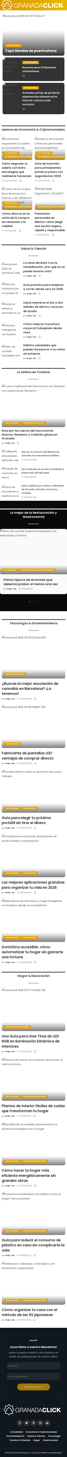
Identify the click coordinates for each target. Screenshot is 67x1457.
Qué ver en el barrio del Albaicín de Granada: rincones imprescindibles (40, 453)
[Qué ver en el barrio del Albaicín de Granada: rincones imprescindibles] (10, 455)
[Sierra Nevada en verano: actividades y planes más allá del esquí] (10, 472)
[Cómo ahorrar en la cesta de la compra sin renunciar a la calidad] (17, 198)
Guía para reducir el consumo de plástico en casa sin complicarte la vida (33, 1245)
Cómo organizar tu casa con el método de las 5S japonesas (29, 1312)
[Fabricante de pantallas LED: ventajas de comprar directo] (33, 726)
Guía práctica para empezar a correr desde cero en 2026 (43, 287)
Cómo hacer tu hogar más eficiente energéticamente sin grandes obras (29, 1175)
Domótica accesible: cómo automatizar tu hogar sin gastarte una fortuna (32, 952)
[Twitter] (27, 1423)
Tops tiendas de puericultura (31, 50)
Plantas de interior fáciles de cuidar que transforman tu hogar (33, 1108)
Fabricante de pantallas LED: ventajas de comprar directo (28, 756)
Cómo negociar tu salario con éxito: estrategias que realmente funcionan (16, 170)
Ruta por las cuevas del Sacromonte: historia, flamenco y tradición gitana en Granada (30, 434)
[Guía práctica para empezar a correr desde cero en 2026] (11, 289)
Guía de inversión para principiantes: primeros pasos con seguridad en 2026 (49, 170)
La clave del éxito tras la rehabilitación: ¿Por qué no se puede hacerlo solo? (44, 267)
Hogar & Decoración (17, 1027)
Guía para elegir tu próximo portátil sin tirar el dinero (26, 820)
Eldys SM (31, 276)
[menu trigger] (7, 5)
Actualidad (13, 45)
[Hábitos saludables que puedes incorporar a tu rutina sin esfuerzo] (11, 351)
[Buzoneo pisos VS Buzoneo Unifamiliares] (11, 69)
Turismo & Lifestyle (33, 423)
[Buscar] (61, 5)
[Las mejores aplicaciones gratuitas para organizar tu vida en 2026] (33, 855)
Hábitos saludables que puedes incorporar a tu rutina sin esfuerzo (44, 349)
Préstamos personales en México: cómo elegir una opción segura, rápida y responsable (50, 222)
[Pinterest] (33, 1423)
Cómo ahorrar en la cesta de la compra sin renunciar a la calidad (16, 220)
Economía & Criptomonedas (20, 156)
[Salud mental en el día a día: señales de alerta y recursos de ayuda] (11, 309)
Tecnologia (12, 743)
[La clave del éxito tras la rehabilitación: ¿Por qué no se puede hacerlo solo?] (11, 269)
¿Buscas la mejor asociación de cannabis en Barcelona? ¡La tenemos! (30, 688)
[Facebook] (20, 1423)
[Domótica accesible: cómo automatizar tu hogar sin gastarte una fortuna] (33, 920)
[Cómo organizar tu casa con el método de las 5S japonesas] (33, 1283)
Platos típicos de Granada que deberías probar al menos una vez (30, 582)
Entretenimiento (15, 674)
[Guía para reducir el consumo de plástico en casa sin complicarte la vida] (33, 1213)
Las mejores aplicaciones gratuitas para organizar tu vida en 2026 (33, 885)
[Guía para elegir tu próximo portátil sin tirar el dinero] (33, 791)
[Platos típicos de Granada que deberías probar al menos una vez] (33, 551)
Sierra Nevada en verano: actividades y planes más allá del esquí (42, 470)
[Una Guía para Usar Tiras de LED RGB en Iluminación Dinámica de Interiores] (33, 1009)
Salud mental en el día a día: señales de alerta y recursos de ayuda (43, 307)
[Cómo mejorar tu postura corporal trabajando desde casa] (11, 330)
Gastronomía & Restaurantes (37, 570)
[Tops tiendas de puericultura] (33, 35)
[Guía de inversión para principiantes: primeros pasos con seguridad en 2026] (50, 148)
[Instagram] (40, 1423)
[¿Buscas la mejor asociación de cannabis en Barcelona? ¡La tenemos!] (33, 656)
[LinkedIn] (47, 1423)
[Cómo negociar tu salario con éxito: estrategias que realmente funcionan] (17, 148)
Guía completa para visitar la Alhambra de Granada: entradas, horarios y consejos (42, 489)
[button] (29, 601)
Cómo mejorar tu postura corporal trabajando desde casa (42, 328)
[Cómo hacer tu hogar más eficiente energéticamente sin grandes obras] (33, 1143)
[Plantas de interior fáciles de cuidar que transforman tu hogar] (33, 1079)
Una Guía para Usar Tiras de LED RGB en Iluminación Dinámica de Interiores (31, 1041)
